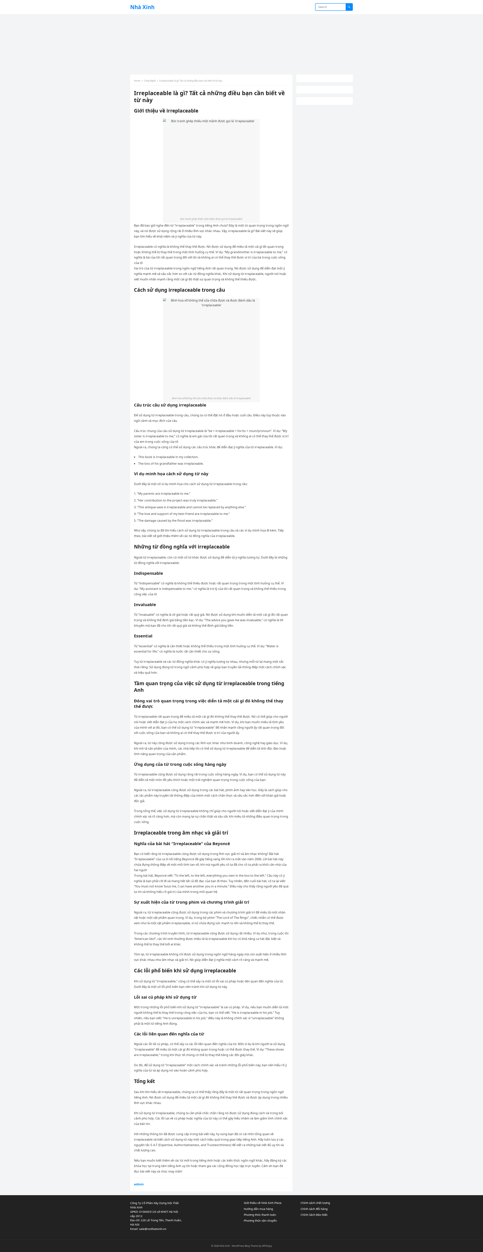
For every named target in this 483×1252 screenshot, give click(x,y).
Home (137, 80)
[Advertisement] (241, 42)
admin (139, 1184)
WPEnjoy (267, 1245)
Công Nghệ (150, 80)
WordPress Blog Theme (245, 1245)
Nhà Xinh (142, 7)
